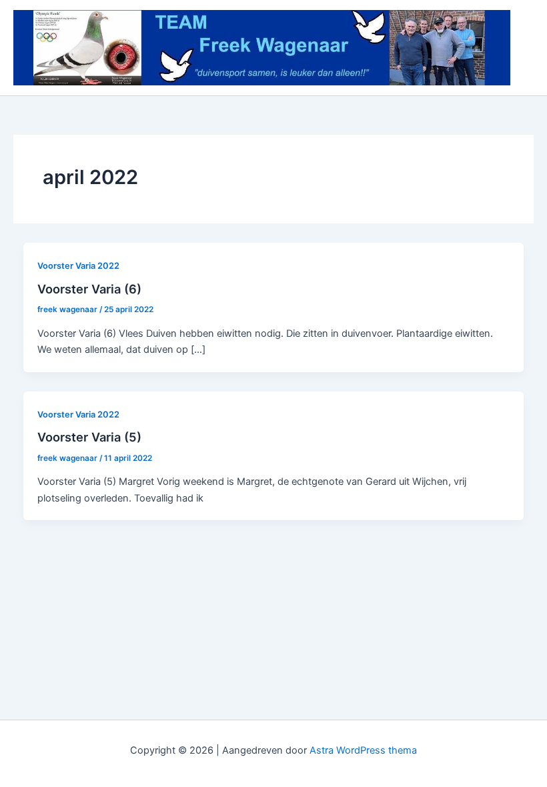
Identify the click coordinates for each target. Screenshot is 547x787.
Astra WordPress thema (363, 750)
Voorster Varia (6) (89, 288)
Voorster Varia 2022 (78, 266)
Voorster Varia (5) (89, 437)
